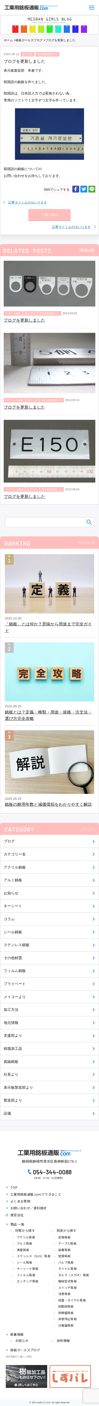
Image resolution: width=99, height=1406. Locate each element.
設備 (7, 1113)
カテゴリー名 (15, 854)
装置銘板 (64, 1250)
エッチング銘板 (27, 1281)
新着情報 (16, 1334)
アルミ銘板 (13, 880)
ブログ (9, 841)
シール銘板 (13, 932)
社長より (11, 1074)
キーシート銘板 (27, 1268)
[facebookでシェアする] (75, 189)
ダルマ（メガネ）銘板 (73, 1275)
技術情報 (63, 1340)
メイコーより (15, 997)
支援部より (13, 1035)
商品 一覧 (17, 1224)
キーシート (13, 906)
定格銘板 (64, 1237)
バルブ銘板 (66, 1262)
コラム (9, 919)
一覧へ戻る (49, 215)
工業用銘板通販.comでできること (35, 1194)
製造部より (13, 1100)
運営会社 (16, 1215)
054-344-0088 (52, 1172)
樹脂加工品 (13, 1048)
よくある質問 (20, 1201)
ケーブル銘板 (67, 1243)
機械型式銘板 (67, 1281)
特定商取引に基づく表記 (19, 1356)
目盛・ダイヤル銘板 (72, 1300)
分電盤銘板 (66, 1325)
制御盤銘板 (66, 1313)
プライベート (15, 984)
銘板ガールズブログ (29, 40)
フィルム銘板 (15, 971)
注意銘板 (64, 1294)
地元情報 (11, 1023)
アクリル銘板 (15, 867)
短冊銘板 (64, 1256)
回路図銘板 (66, 1306)
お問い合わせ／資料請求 (28, 1208)
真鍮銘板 (11, 1062)
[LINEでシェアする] (91, 189)
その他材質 (13, 958)
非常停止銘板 (67, 1319)
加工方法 (11, 1010)
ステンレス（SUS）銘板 (33, 1256)
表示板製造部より (18, 1087)
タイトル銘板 (67, 1268)
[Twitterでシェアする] (83, 189)
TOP (13, 1187)
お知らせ (11, 893)
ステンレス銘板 (16, 945)
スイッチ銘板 (67, 1287)
